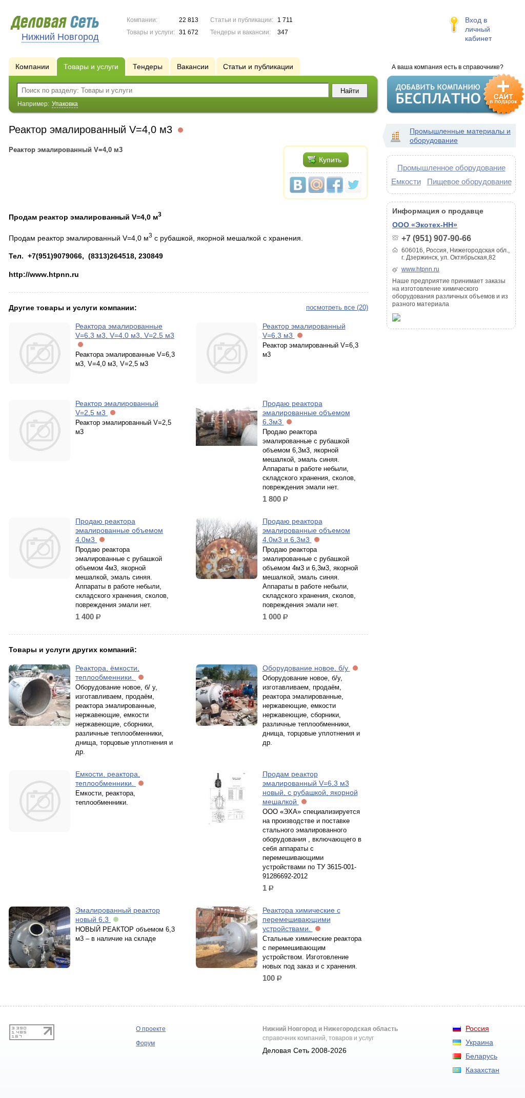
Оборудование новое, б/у (306, 668)
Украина (479, 1042)
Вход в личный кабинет (478, 29)
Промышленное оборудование (451, 167)
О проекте (151, 1028)
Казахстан (482, 1070)
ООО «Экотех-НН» (424, 225)
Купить (330, 160)
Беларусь (481, 1056)
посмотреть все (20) (337, 307)
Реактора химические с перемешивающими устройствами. (301, 919)
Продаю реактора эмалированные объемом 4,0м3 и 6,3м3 (306, 530)
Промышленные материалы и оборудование (460, 135)
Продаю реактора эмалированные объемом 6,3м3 (306, 412)
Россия (477, 1028)
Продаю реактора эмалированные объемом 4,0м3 (119, 530)
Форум (145, 1043)
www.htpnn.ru (420, 269)
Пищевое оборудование (469, 181)
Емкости (406, 181)
